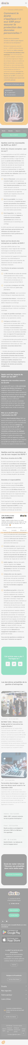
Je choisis (14, 530)
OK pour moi (23, 530)
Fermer (4, 530)
